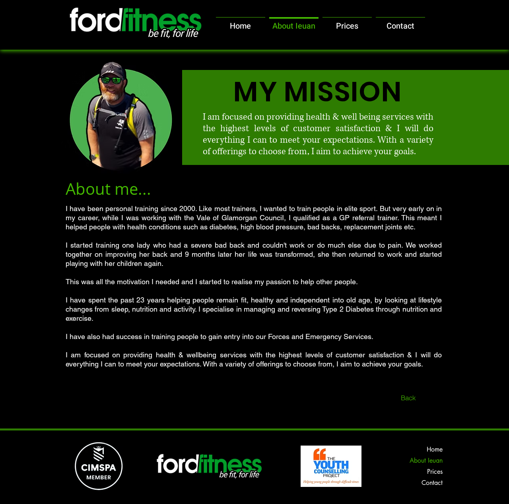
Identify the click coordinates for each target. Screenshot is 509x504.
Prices (435, 471)
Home (435, 449)
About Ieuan (426, 460)
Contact (432, 483)
